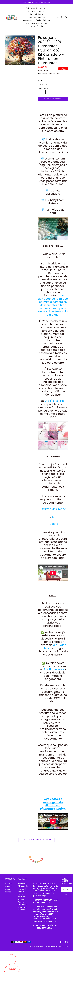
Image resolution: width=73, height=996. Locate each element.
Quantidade (43, 88)
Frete (40, 73)
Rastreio (8, 886)
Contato (8, 883)
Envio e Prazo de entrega (21, 896)
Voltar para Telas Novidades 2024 (38, 840)
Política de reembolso (22, 908)
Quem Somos (8, 890)
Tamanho (42, 80)
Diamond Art (63, 947)
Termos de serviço (22, 890)
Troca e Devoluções (22, 903)
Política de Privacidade (23, 884)
